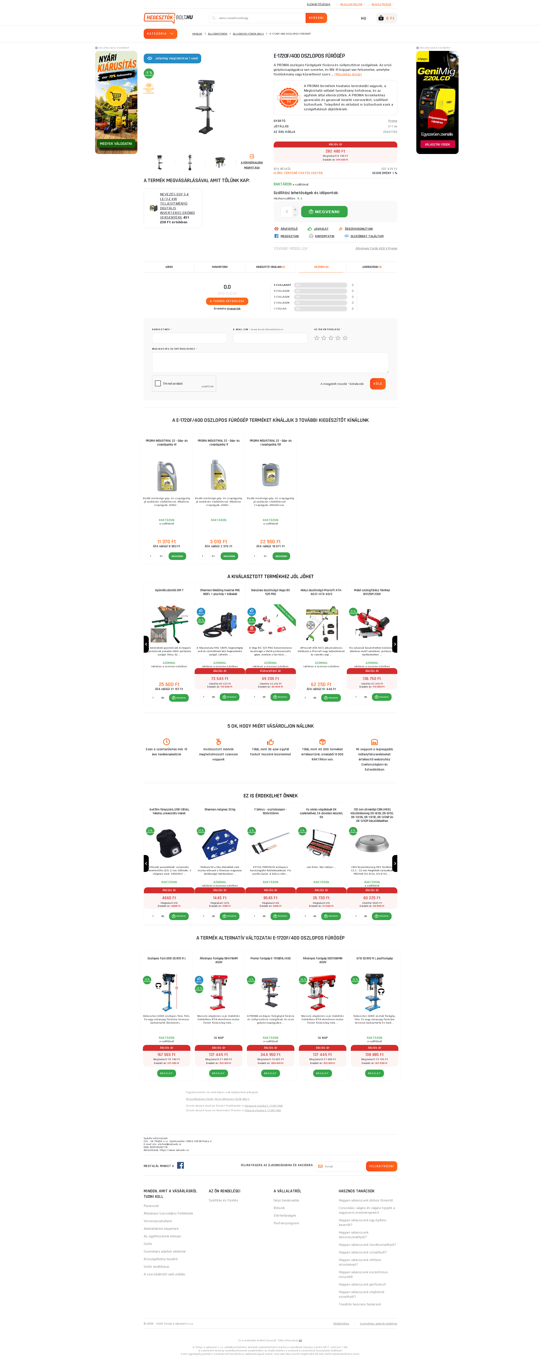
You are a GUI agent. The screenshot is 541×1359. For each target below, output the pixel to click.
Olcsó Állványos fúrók (199, 1099)
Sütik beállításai (156, 1267)
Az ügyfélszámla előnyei (162, 1236)
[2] (324, 338)
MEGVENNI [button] (181, 698)
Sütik (148, 1244)
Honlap (197, 33)
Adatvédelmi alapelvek (161, 1229)
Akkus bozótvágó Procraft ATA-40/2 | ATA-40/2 (321, 592)
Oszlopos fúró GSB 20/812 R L (167, 958)
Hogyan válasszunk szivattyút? (363, 1252)
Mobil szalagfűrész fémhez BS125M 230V (372, 592)
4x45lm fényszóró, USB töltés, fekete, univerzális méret (169, 811)
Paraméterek (220, 267)
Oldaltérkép (341, 1323)
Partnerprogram (286, 1223)
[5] (345, 338)
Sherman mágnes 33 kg (220, 809)
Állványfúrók (217, 33)
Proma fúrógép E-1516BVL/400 (270, 958)
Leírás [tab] (169, 267)
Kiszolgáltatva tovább (161, 1259)
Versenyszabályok (158, 1221)
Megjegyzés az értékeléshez (174, 349)
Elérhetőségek (318, 4)
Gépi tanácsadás (286, 1200)
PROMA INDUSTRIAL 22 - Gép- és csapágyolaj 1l (219, 442)
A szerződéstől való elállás (164, 1274)
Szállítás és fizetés (223, 1200)
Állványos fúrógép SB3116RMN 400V (322, 960)
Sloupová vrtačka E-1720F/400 (264, 1105)
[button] (179, 698)
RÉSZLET (166, 1073)
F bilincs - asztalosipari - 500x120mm (270, 811)
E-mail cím (258, 329)
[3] (331, 338)
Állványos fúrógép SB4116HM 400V (219, 960)
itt (300, 1340)
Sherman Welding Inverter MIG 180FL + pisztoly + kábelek (220, 592)
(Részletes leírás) (348, 74)
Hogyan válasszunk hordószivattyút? (367, 1245)
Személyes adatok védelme (165, 1251)
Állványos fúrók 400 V (248, 33)
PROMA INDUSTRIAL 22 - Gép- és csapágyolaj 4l (167, 442)
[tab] (321, 267)
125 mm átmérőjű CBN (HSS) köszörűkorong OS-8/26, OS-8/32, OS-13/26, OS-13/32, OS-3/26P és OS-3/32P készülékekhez (372, 815)
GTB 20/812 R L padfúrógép (375, 958)
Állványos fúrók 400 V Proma (376, 248)
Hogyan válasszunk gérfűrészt (362, 1284)
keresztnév (162, 329)
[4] (338, 338)
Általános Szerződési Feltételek (168, 1213)
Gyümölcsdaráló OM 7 (169, 590)
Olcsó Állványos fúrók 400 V (232, 1099)
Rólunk (279, 1208)
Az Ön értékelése (328, 329)
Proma (392, 121)
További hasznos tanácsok (360, 1304)
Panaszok (151, 1206)
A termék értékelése (227, 301)
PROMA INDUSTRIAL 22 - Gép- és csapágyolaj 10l (271, 442)
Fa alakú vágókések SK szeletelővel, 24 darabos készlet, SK (321, 813)
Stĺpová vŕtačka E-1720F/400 (263, 1110)
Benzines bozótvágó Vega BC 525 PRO (270, 592)
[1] (317, 338)
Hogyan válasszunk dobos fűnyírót (366, 1200)
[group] (169, 644)
